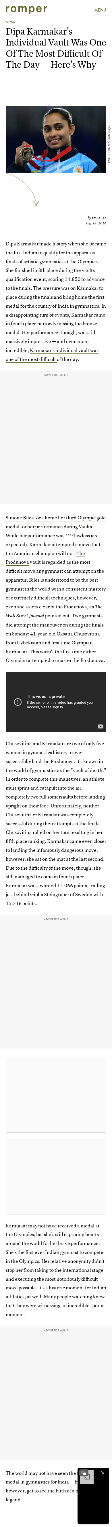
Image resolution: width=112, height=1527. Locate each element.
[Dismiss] (102, 1472)
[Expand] (83, 1472)
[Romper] (26, 10)
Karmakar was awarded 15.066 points (46, 885)
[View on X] (56, 1095)
